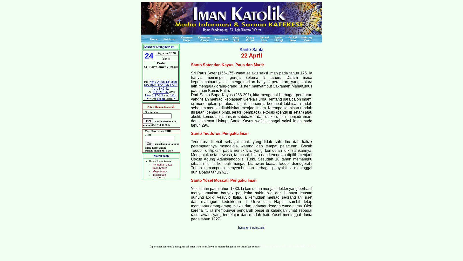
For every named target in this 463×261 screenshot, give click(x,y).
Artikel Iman (293, 39)
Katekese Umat (186, 39)
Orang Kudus (250, 39)
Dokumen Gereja (204, 39)
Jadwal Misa (264, 39)
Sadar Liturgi (278, 39)
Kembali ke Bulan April (251, 227)
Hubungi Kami (307, 39)
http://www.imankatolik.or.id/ (288, 246)
